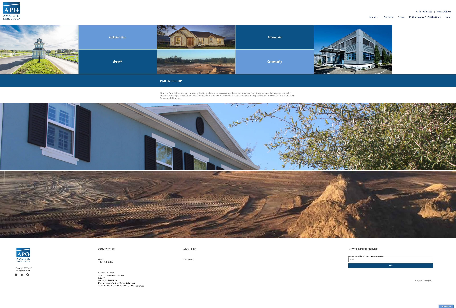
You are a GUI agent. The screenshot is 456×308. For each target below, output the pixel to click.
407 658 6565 (105, 262)
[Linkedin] (21, 274)
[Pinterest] (27, 274)
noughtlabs (429, 281)
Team (401, 17)
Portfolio (388, 17)
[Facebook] (16, 274)
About (372, 17)
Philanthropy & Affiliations (425, 17)
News (448, 17)
